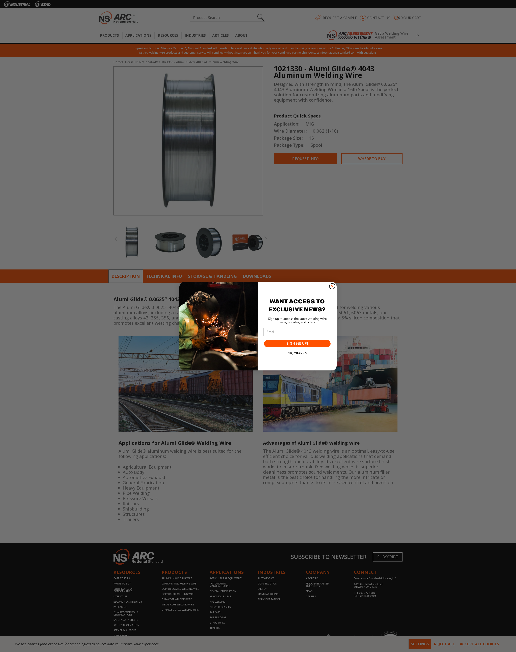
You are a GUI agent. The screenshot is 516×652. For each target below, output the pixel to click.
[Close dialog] (332, 286)
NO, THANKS (297, 353)
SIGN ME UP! (297, 343)
